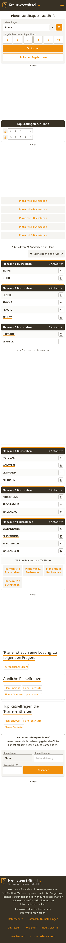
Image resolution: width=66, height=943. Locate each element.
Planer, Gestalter (14, 694)
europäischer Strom (16, 667)
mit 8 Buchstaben (33, 226)
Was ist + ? (11, 765)
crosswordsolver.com (42, 936)
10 (58, 39)
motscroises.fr (49, 927)
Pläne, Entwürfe (32, 688)
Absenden (43, 770)
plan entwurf (33, 694)
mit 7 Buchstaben (33, 218)
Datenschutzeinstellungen (43, 919)
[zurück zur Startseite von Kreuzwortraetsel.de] (22, 5)
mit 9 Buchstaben (33, 235)
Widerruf (31, 927)
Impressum (14, 927)
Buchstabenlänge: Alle (46, 253)
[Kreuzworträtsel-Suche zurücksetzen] (52, 27)
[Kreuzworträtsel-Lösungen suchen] (59, 27)
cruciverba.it (18, 936)
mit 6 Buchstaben (33, 209)
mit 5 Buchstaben (33, 200)
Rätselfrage (11, 22)
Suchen (34, 48)
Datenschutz (15, 919)
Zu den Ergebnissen (35, 57)
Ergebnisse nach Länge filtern (20, 34)
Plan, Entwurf (12, 688)
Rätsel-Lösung (42, 753)
